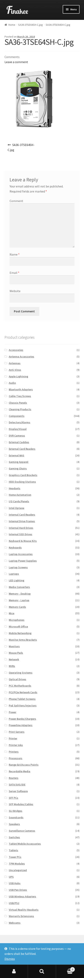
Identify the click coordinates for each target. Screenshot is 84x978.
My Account (14, 971)
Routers (13, 778)
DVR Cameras (17, 435)
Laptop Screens (18, 567)
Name (15, 254)
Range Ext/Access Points (23, 764)
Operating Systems (20, 672)
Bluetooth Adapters (21, 389)
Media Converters (19, 587)
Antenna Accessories (21, 356)
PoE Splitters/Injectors (23, 705)
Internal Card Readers (22, 514)
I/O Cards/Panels (19, 501)
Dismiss (9, 959)
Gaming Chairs (18, 468)
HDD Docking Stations (22, 481)
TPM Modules (17, 863)
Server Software (18, 791)
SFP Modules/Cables (21, 804)
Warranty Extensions (21, 916)
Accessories (16, 350)
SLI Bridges (15, 811)
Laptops (14, 574)
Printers (14, 751)
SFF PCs (13, 798)
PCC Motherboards (20, 685)
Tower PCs (15, 857)
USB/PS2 (14, 903)
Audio (12, 383)
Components (16, 416)
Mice (11, 613)
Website (15, 291)
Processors (15, 758)
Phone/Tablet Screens (22, 699)
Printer (13, 738)
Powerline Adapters (20, 725)
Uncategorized (18, 870)
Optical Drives (17, 679)
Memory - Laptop (19, 600)
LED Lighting (16, 580)
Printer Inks (16, 745)
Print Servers (16, 732)
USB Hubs (15, 883)
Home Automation (20, 494)
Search (42, 971)
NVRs (12, 666)
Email (14, 273)
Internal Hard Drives (21, 528)
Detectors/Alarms (19, 422)
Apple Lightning (18, 376)
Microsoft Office (18, 626)
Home (11, 24)
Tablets (13, 850)
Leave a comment (16, 62)
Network (14, 659)
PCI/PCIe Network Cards (23, 692)
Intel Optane (16, 508)
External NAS (16, 455)
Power (12, 712)
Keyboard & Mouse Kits (23, 541)
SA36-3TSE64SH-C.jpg (30, 24)
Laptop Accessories (21, 554)
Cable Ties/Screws (20, 396)
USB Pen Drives (18, 890)
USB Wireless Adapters (22, 896)
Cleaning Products (20, 409)
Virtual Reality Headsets (23, 909)
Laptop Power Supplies (23, 560)
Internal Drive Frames (22, 521)
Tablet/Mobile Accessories (25, 843)
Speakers (14, 824)
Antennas (15, 363)
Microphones (16, 620)
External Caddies (19, 442)
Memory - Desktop (20, 593)
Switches (14, 837)
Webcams (15, 922)
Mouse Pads (16, 653)
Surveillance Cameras (22, 830)
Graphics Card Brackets (23, 475)
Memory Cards (17, 607)
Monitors (14, 646)
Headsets (14, 488)
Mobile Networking (20, 633)
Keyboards (15, 547)
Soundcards (16, 817)
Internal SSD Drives (20, 534)
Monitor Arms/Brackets (23, 639)
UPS (11, 877)
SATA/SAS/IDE (17, 784)
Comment (16, 201)
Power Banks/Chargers (22, 719)
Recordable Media (19, 771)
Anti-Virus (15, 370)
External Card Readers (22, 449)
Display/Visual (18, 429)
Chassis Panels (18, 402)
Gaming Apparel (18, 462)
